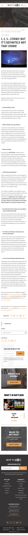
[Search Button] (25, 332)
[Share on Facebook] (11, 316)
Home (2, 30)
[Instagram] (9, 341)
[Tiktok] (23, 316)
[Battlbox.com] (14, 5)
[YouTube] (20, 316)
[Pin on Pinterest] (17, 316)
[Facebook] (2, 341)
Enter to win (14, 382)
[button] (2, 5)
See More (14, 420)
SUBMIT (20, 353)
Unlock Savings (14, 444)
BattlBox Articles (10, 30)
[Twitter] (5, 341)
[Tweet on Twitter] (14, 316)
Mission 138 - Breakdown (14, 415)
